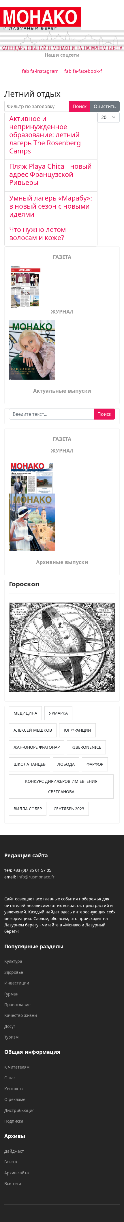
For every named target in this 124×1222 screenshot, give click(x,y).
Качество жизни (20, 1015)
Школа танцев (30, 764)
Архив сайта (16, 1172)
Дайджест (14, 1151)
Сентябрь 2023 (69, 808)
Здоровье (13, 972)
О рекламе (14, 1099)
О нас (10, 1077)
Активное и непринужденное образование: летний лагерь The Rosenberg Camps (45, 134)
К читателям (16, 1067)
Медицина (25, 713)
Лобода (66, 764)
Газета (10, 1161)
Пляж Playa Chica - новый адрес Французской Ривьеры (50, 174)
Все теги (12, 1183)
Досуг (9, 1026)
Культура (13, 961)
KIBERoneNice (86, 747)
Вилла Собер (28, 808)
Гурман (11, 994)
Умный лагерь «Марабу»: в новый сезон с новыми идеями (50, 206)
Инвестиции (16, 983)
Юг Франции (77, 730)
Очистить (105, 106)
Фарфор (95, 764)
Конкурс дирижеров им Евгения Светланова (61, 786)
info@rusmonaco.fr (36, 877)
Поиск (80, 106)
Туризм (11, 1037)
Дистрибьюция (19, 1110)
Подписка (13, 1121)
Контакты (13, 1088)
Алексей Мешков (33, 730)
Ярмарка (58, 713)
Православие (17, 1004)
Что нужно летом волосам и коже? (37, 233)
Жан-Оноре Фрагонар (37, 747)
